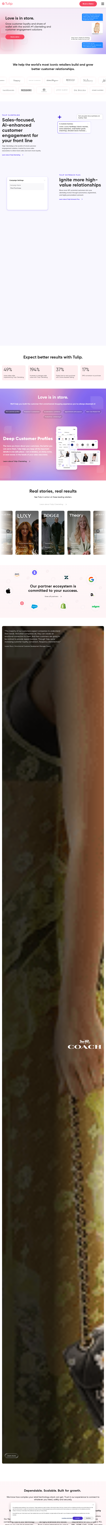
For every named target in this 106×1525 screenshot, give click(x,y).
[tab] (12, 412)
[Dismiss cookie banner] (93, 1505)
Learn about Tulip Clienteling (11, 155)
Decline (88, 1518)
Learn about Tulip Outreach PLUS (69, 199)
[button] (103, 4)
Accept (77, 1518)
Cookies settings (67, 1518)
